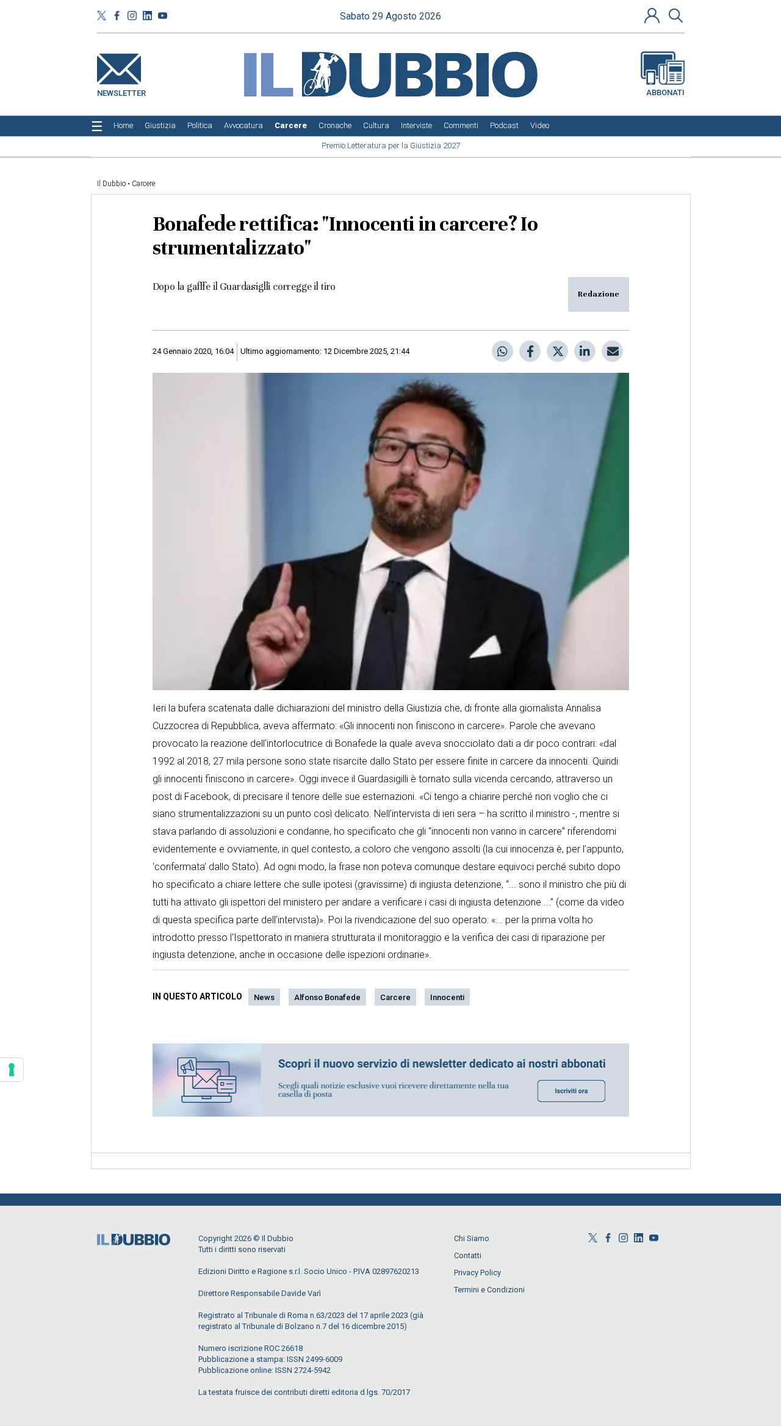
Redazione (598, 294)
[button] (653, 15)
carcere (395, 997)
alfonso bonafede (327, 997)
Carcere (143, 183)
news (264, 997)
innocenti (447, 997)
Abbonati (665, 92)
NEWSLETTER (121, 90)
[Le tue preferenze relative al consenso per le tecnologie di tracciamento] (11, 1069)
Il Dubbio (111, 183)
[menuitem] (123, 125)
